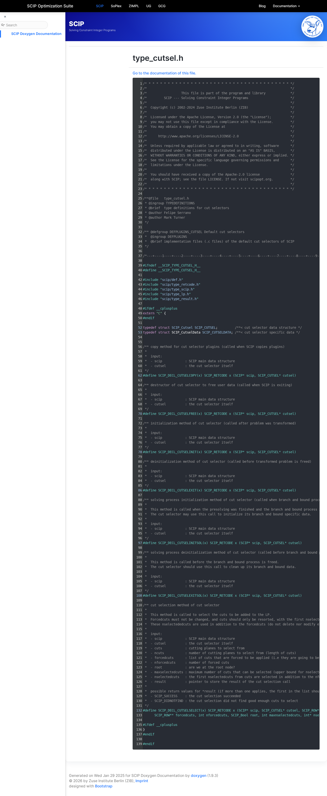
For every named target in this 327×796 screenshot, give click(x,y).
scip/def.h (171, 280)
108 (137, 595)
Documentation (285, 6)
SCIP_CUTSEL (205, 327)
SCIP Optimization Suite (50, 6)
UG (148, 6)
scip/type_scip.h (177, 289)
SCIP (100, 6)
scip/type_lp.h (175, 294)
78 (137, 452)
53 (137, 332)
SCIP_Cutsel (182, 327)
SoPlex (116, 6)
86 (137, 490)
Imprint (141, 781)
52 (137, 327)
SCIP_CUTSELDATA (216, 332)
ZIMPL (134, 6)
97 (137, 543)
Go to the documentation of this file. (164, 73)
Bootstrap (104, 786)
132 (137, 710)
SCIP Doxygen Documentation (36, 34)
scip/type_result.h (179, 299)
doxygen (198, 775)
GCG (161, 6)
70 (137, 414)
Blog (262, 6)
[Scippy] (312, 27)
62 (137, 375)
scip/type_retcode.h (180, 284)
